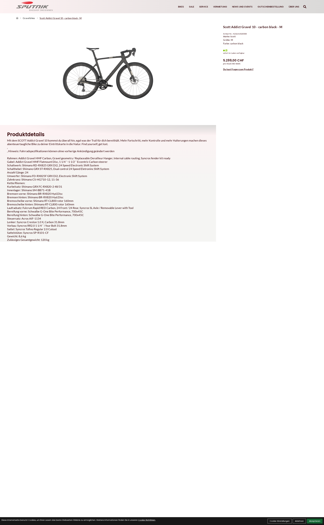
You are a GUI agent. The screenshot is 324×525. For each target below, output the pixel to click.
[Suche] (305, 7)
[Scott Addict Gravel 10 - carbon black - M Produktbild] (108, 73)
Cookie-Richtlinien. (147, 520)
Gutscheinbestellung (271, 6)
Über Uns (294, 6)
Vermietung (220, 6)
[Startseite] (17, 18)
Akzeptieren (314, 521)
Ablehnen (299, 521)
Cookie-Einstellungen (280, 521)
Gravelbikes (29, 18)
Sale (191, 6)
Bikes (181, 6)
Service (203, 6)
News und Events (242, 6)
